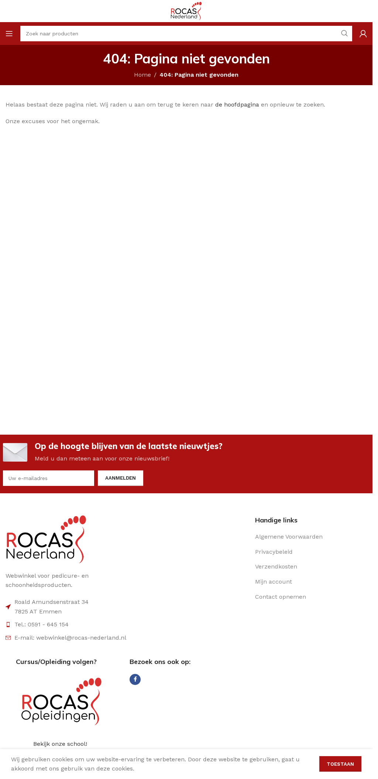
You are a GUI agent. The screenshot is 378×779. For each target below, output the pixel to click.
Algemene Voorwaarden (289, 536)
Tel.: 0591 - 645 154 (41, 624)
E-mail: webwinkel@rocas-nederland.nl (70, 637)
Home (142, 74)
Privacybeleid (274, 551)
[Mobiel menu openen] (9, 33)
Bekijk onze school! (60, 743)
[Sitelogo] (186, 10)
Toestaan (340, 764)
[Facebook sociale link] (135, 679)
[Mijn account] (363, 33)
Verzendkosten (276, 566)
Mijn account (273, 581)
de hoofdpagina (237, 104)
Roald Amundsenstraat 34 (51, 601)
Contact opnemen (280, 596)
